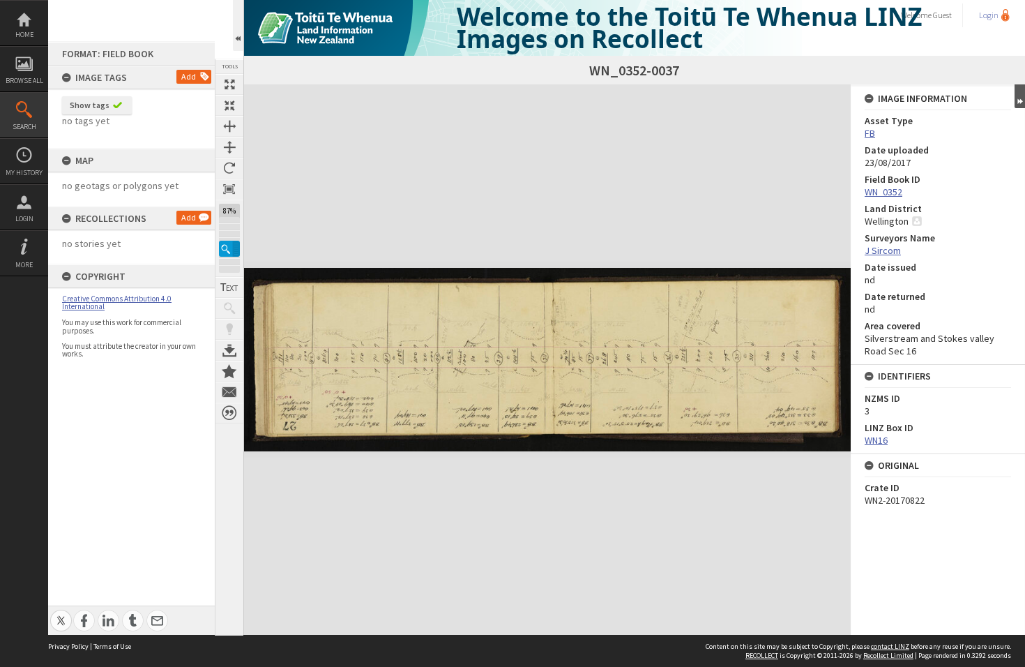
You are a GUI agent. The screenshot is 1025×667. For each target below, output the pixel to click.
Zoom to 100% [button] (229, 189)
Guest (942, 15)
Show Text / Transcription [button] (229, 287)
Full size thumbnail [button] (229, 84)
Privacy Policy (68, 646)
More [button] (24, 264)
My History (24, 172)
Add (188, 76)
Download (229, 350)
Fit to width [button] (229, 126)
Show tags (89, 105)
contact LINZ (890, 646)
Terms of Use (112, 646)
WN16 (876, 440)
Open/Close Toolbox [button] (238, 25)
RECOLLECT (761, 655)
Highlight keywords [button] (229, 329)
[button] (229, 249)
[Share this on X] (61, 612)
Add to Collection (229, 371)
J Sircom (883, 250)
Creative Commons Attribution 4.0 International (117, 302)
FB (870, 133)
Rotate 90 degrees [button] (229, 168)
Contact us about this (229, 392)
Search (24, 126)
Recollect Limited (888, 655)
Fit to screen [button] (229, 105)
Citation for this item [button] (229, 413)
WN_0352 (883, 192)
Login (24, 218)
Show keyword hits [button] (229, 308)
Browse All (24, 80)
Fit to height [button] (229, 147)
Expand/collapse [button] (1020, 96)
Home (24, 34)
